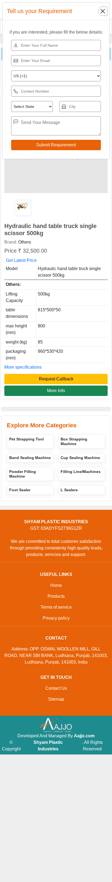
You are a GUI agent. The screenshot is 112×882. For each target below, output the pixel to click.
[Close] (102, 11)
